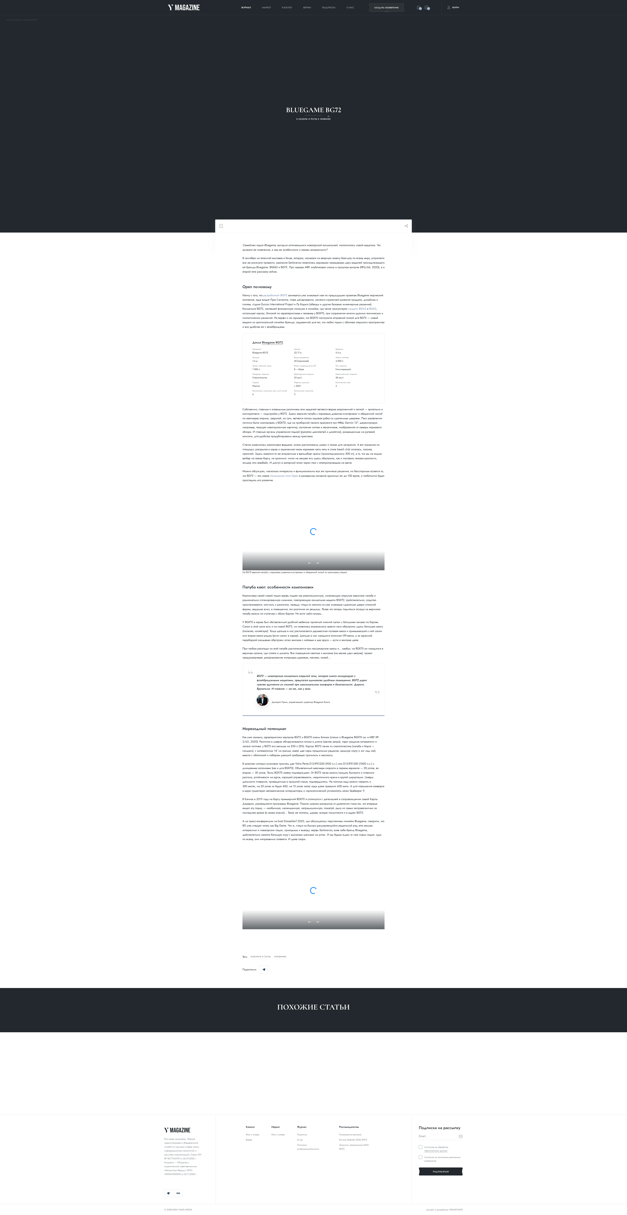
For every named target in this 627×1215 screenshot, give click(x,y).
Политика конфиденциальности (308, 1146)
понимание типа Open (284, 476)
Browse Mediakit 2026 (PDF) (353, 1139)
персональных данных (435, 1150)
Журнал (246, 7)
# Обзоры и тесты (174, 1100)
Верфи (307, 7)
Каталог (287, 7)
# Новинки (323, 1100)
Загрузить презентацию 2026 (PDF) (354, 1146)
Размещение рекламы (350, 1134)
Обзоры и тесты (261, 957)
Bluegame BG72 (272, 342)
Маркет (266, 7)
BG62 (372, 309)
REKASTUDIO (456, 1209)
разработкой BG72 (275, 295)
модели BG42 (357, 309)
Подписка (329, 7)
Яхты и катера (252, 1134)
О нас (350, 7)
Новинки (281, 957)
